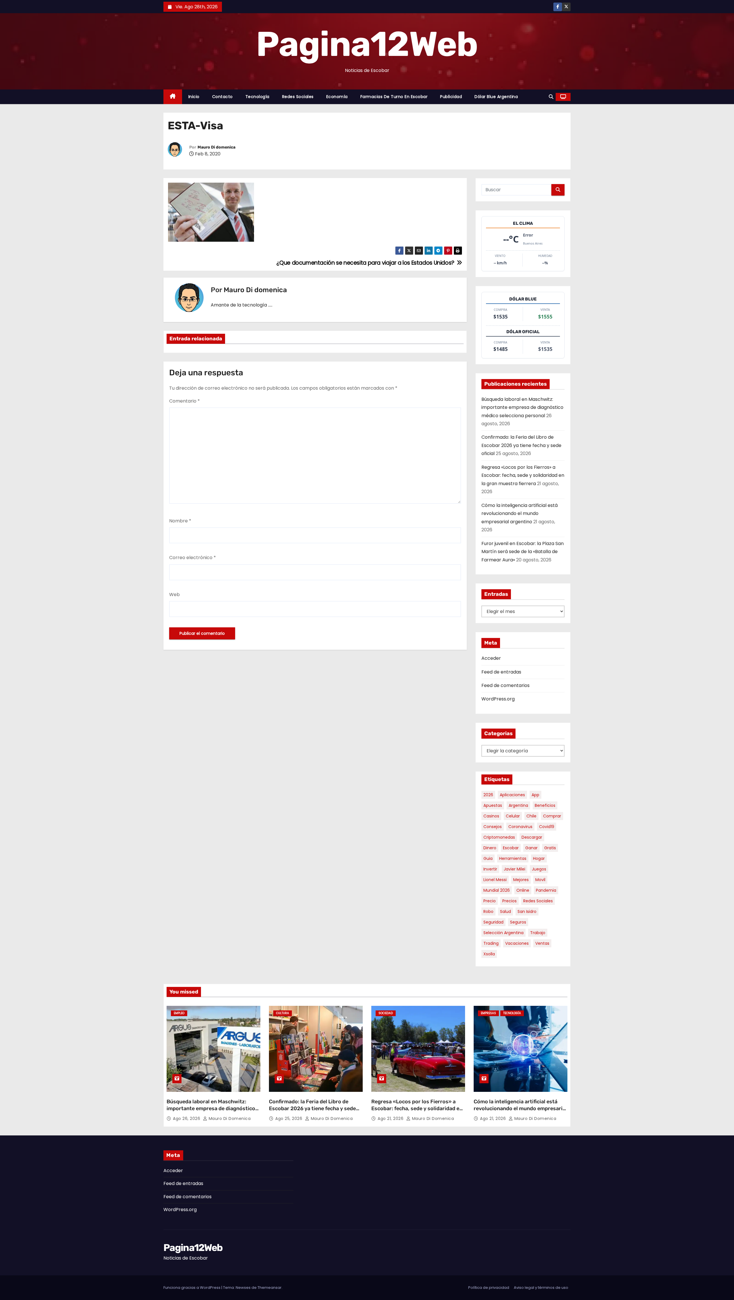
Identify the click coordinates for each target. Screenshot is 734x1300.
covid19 (546, 826)
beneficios (545, 805)
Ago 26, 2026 (187, 1118)
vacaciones (517, 943)
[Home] (172, 96)
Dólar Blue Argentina (496, 96)
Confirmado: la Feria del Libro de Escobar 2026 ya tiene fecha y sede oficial (521, 445)
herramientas (512, 858)
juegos (539, 869)
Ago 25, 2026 (289, 1118)
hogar (539, 858)
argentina (518, 805)
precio (489, 901)
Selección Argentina (503, 933)
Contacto (222, 96)
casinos (491, 816)
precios (509, 901)
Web (174, 594)
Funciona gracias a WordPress (192, 1287)
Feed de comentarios (505, 685)
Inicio (194, 96)
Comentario (184, 401)
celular (513, 816)
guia (488, 858)
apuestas (492, 805)
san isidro (527, 911)
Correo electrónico (192, 557)
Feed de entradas (501, 672)
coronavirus (520, 826)
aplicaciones (512, 795)
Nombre (180, 521)
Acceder (491, 658)
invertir (490, 869)
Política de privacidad (488, 1287)
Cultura (282, 1013)
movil (540, 880)
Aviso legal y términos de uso (541, 1287)
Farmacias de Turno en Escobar (394, 96)
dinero (489, 848)
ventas (542, 943)
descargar (532, 837)
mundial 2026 (496, 890)
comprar (552, 816)
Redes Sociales (298, 96)
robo (488, 911)
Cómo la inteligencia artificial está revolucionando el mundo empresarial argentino (519, 513)
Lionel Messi (495, 880)
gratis (550, 848)
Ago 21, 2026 (391, 1118)
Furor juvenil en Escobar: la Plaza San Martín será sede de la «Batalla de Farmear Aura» (522, 551)
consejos (492, 826)
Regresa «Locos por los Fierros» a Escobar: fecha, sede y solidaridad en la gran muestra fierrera (522, 475)
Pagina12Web (367, 44)
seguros (518, 922)
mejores (521, 880)
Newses (243, 1287)
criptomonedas (499, 837)
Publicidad (451, 96)
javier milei (514, 869)
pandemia (546, 890)
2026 (488, 795)
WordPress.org (498, 699)
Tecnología (257, 96)
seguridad (493, 922)
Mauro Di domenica (216, 147)
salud (505, 911)
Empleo (179, 1013)
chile (531, 816)
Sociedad (385, 1013)
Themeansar (269, 1287)
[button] (551, 96)
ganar (531, 848)
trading (491, 943)
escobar (511, 848)
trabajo (537, 933)
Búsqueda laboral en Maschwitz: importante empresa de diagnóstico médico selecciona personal (522, 407)
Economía (337, 96)
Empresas (488, 1013)
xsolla (489, 954)
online (522, 890)
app (535, 795)
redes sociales (538, 901)
